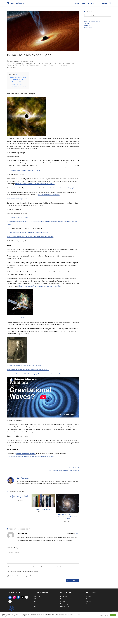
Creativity (48, 63)
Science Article (62, 65)
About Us (86, 23)
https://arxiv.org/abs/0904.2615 (17, 217)
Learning (61, 63)
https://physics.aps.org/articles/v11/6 (19, 199)
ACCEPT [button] (113, 615)
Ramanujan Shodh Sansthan (26, 454)
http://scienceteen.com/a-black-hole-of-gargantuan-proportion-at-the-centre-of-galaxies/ (36, 374)
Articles (12, 63)
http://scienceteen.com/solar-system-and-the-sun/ (24, 365)
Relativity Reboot (65, 606)
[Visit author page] (10, 480)
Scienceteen (15, 3)
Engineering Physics (66, 604)
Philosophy (10, 65)
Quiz (35, 601)
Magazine (63, 596)
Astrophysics (29, 63)
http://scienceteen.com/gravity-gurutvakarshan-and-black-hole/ (28, 370)
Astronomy (19, 63)
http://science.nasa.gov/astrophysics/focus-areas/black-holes (27, 232)
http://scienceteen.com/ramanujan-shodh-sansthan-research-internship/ (30, 456)
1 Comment (13, 67)
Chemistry (89, 599)
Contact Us (38, 604)
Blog (35, 599)
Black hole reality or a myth (25, 460)
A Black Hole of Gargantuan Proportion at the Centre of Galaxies (67, 517)
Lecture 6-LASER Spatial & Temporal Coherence (19, 497)
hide (17, 74)
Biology (88, 601)
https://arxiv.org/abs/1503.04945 (49, 195)
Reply (77, 533)
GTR (54, 63)
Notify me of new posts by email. (20, 576)
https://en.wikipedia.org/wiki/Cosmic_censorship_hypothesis (35, 184)
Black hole (13, 460)
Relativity (45, 65)
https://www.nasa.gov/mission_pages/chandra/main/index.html (39, 286)
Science (53, 65)
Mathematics (70, 63)
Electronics (89, 604)
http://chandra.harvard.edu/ (16, 318)
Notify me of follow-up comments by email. (24, 571)
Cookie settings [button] (103, 615)
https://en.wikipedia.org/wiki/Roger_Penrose (63, 188)
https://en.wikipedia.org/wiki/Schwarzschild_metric (23, 170)
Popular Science (35, 65)
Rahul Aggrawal (14, 61)
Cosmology (39, 63)
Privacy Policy (88, 27)
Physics (18, 65)
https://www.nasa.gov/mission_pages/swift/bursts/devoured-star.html (30, 237)
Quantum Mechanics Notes (43, 509)
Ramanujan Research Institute (92, 21)
